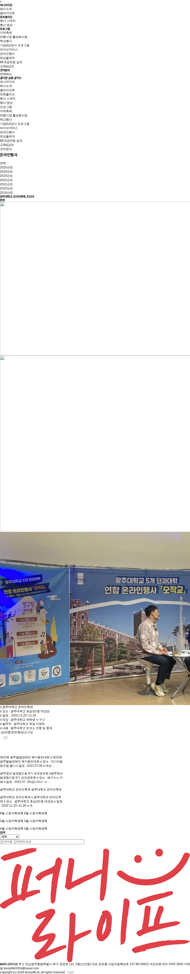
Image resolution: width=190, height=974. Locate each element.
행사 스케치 (8, 21)
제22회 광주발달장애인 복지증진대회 (25, 757)
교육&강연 (7, 66)
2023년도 (6, 176)
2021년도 (6, 184)
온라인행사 (7, 53)
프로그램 (5, 29)
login (71, 972)
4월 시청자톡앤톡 (12, 828)
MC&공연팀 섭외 (11, 62)
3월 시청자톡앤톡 (12, 821)
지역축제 (6, 32)
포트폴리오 (6, 17)
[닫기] (0, 846)
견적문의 (5, 70)
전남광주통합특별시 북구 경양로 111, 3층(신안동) (58, 964)
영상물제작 (7, 58)
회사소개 (6, 9)
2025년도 (6, 167)
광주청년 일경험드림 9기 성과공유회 (24, 773)
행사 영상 (6, 25)
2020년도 (6, 188)
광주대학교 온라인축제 (15, 789)
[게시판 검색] (2, 747)
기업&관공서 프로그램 (14, 45)
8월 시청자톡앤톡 (12, 813)
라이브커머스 (9, 49)
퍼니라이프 (6, 5)
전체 (3, 163)
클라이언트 (7, 13)
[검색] (85, 841)
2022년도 (6, 180)
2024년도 (6, 171)
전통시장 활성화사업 (13, 37)
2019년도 (6, 192)
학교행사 (6, 41)
